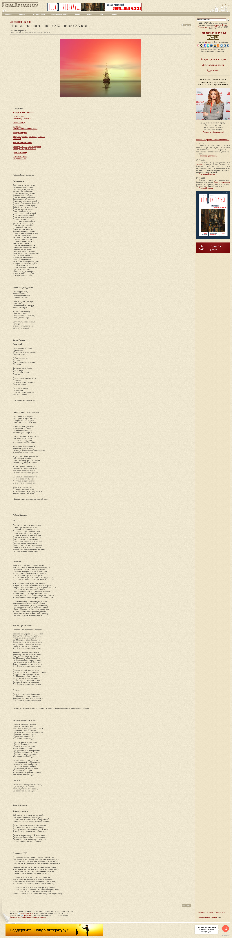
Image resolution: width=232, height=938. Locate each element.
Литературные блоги (213, 64)
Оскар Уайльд (19, 123)
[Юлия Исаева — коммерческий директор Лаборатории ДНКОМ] (213, 121)
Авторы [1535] (39, 14)
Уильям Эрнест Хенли (22, 143)
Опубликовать (219, 912)
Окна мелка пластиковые (207, 917)
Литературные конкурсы (213, 59)
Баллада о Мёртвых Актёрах (24, 149)
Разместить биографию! (213, 132)
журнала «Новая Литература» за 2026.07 (212, 26)
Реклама (113, 14)
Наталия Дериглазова (208, 156)
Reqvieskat (17, 127)
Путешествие (18, 117)
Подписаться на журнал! (213, 33)
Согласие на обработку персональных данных (28, 917)
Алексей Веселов (206, 188)
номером (199, 164)
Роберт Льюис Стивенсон (24, 113)
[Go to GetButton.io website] (225, 935)
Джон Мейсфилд (20, 153)
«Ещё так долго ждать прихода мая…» (29, 137)
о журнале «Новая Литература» (212, 140)
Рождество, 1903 (19, 159)
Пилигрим (17, 139)
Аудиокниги (213, 70)
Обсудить (186, 25)
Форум (77, 14)
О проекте (23, 14)
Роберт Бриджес (20, 133)
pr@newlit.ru (28, 915)
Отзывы (210, 912)
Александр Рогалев (207, 174)
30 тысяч (208, 42)
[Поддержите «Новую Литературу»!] (54, 936)
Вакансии (201, 912)
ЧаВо (101, 14)
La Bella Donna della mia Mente (25, 129)
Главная (8, 14)
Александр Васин (20, 21)
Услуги (89, 14)
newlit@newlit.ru (27, 913)
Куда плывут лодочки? (22, 119)
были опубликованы (222, 182)
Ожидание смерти (20, 157)
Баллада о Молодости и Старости (27, 147)
